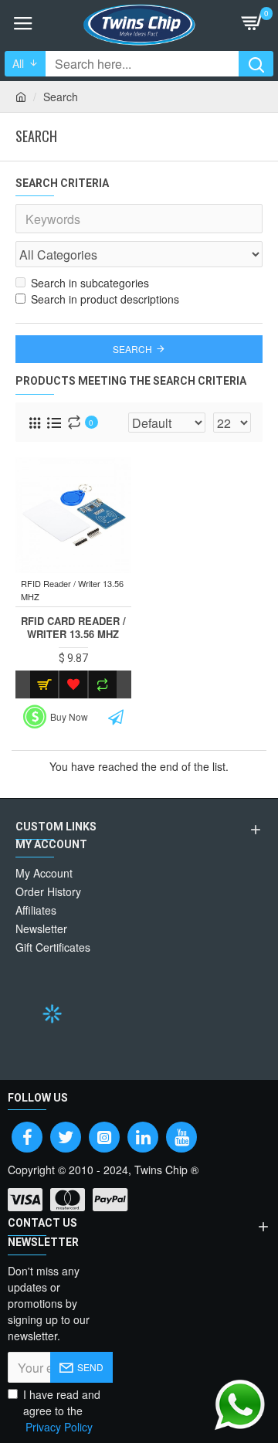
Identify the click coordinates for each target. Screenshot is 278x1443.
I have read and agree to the (61, 1411)
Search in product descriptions (105, 299)
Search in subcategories (90, 282)
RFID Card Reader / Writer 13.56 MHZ (73, 628)
